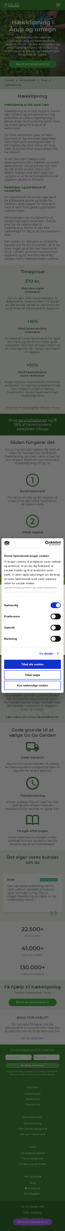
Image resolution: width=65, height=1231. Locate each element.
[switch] (56, 616)
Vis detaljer (46, 653)
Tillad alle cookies (32, 664)
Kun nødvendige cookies (32, 685)
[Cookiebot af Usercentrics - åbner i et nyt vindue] (46, 543)
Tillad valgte (32, 674)
